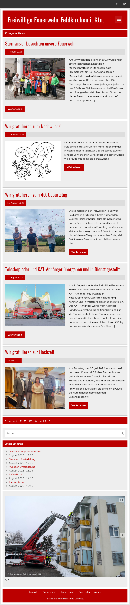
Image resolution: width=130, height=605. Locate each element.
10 (30, 420)
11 (36, 420)
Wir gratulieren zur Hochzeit (29, 351)
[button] (7, 535)
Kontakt (33, 592)
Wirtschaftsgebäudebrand (25, 451)
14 (44, 420)
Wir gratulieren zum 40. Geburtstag (36, 194)
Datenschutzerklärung (89, 592)
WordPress (64, 598)
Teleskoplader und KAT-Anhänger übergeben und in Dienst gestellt (62, 269)
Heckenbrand (17, 482)
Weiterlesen (15, 108)
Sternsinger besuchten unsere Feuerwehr (40, 43)
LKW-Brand (16, 474)
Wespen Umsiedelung (22, 459)
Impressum (67, 592)
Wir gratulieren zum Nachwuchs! (33, 126)
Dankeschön (48, 592)
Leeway (79, 598)
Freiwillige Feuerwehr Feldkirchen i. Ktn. (56, 19)
